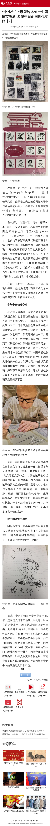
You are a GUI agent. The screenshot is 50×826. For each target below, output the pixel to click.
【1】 (22, 669)
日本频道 (25, 4)
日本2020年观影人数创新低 (14, 811)
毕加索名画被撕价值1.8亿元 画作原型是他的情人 (23, 731)
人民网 (16, 4)
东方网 (37, 27)
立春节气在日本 (13, 787)
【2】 (28, 669)
